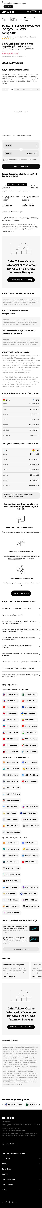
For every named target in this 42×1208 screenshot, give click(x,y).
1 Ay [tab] (24, 89)
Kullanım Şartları (8, 1080)
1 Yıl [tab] (31, 89)
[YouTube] (13, 1202)
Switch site (8, 6)
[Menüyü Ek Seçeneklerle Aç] (39, 12)
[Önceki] (3, 1104)
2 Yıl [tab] (37, 89)
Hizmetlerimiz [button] (7, 1169)
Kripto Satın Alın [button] (8, 1179)
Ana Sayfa (4, 19)
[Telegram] (6, 1202)
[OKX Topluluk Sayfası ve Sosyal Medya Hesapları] (16, 1202)
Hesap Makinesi (13, 19)
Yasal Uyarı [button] (6, 1159)
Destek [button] (4, 1174)
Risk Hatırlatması (21, 1080)
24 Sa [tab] (11, 89)
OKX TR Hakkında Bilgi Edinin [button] (13, 1153)
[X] (2, 1202)
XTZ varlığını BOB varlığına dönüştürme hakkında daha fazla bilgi (18, 495)
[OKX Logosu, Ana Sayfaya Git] (8, 12)
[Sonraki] (39, 1104)
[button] (28, 12)
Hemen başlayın (9, 977)
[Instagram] (9, 1202)
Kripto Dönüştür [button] (8, 1184)
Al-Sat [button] (4, 1189)
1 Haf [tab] (17, 89)
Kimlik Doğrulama (14, 559)
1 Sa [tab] (5, 89)
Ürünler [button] (4, 1164)
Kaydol (33, 12)
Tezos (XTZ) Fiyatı (17, 212)
